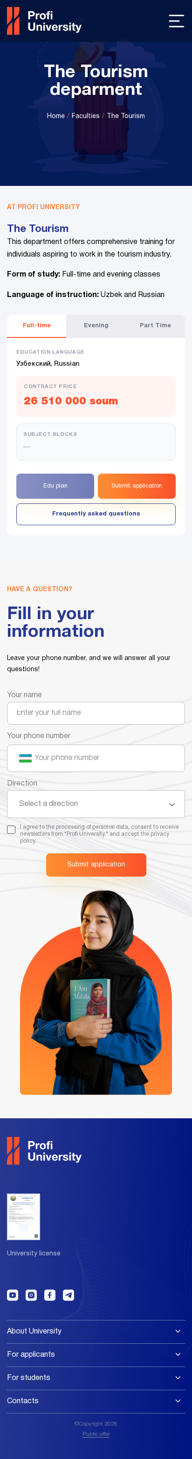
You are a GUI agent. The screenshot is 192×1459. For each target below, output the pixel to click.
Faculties (86, 116)
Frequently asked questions (96, 514)
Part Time (155, 326)
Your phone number (38, 736)
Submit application (136, 486)
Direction (22, 783)
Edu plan (55, 486)
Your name (24, 695)
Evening (96, 326)
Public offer (96, 1434)
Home (56, 116)
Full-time (37, 326)
